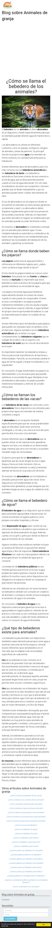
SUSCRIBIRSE (10, 919)
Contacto (5, 900)
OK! (43, 924)
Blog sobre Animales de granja (24, 15)
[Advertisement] (26, 49)
